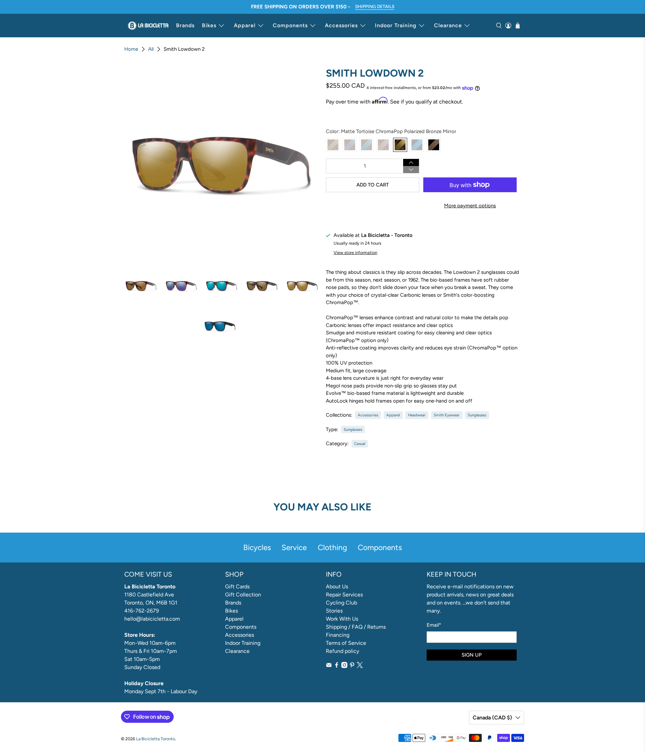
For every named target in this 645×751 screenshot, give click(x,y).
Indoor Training (396, 25)
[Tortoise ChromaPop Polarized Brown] (333, 145)
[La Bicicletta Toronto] (148, 25)
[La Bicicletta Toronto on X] (360, 666)
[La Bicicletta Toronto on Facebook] (337, 666)
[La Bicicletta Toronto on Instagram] (344, 666)
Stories (334, 611)
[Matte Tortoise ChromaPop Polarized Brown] (383, 145)
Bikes (209, 25)
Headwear (417, 415)
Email (434, 625)
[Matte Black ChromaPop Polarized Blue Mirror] (417, 145)
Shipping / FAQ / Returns (356, 627)
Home (131, 49)
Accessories (341, 25)
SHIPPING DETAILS (374, 6)
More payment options (470, 206)
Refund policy (342, 651)
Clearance (448, 25)
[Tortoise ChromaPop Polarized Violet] (350, 145)
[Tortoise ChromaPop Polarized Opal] (366, 145)
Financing (337, 635)
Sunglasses (477, 415)
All (151, 49)
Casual (359, 443)
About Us (337, 586)
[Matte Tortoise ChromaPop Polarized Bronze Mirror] (400, 145)
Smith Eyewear (447, 415)
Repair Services (344, 594)
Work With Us (342, 619)
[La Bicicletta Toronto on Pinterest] (352, 666)
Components (290, 25)
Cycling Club (341, 602)
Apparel (245, 25)
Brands (185, 25)
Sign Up (472, 655)
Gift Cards (237, 586)
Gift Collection (243, 594)
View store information (355, 252)
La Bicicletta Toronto (155, 738)
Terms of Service (346, 643)
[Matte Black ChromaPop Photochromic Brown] (434, 145)
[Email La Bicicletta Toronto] (329, 666)
